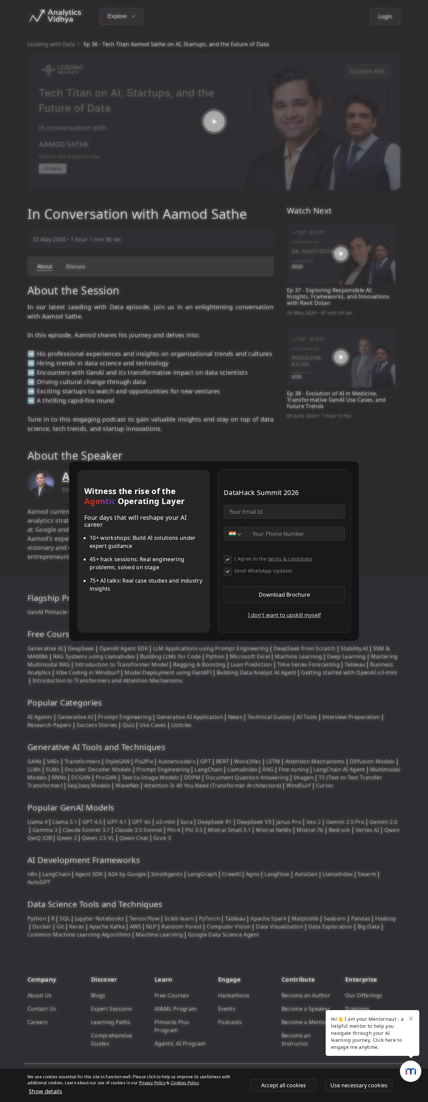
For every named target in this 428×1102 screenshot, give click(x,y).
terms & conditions (290, 559)
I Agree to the (273, 559)
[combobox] (234, 533)
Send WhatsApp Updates (263, 571)
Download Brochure (284, 594)
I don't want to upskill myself (284, 615)
